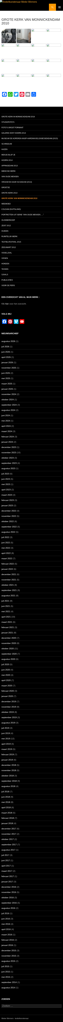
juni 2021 (5, 606)
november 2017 (8, 834)
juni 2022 (5, 542)
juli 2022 (5, 537)
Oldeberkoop (8, 220)
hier (7, 304)
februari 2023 (7, 500)
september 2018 (9, 781)
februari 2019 (7, 754)
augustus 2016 (8, 908)
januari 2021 (7, 632)
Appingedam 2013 (9, 166)
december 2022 (8, 511)
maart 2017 (6, 871)
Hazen (4, 149)
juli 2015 (5, 966)
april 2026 (6, 357)
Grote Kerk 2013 (9, 193)
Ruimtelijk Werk (9, 236)
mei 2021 (5, 611)
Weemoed (6, 204)
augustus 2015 (8, 961)
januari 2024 (7, 442)
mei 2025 (5, 378)
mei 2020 (5, 675)
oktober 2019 (7, 712)
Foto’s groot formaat (12, 128)
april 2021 (6, 617)
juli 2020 (5, 664)
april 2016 (6, 929)
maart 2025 (6, 383)
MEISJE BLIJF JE (8, 155)
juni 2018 (5, 797)
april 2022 (6, 553)
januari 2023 (7, 505)
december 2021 (8, 574)
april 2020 (6, 680)
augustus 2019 (8, 723)
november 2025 (8, 368)
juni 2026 (5, 352)
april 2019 (6, 744)
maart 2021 (6, 622)
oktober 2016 (7, 897)
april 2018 (6, 807)
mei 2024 (5, 421)
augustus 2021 (8, 595)
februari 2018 (7, 818)
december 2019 (8, 701)
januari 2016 (7, 945)
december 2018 (8, 765)
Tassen (4, 269)
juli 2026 (5, 346)
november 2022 (8, 516)
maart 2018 (6, 813)
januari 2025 (7, 389)
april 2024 (6, 426)
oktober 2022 (7, 521)
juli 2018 (5, 791)
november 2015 (8, 956)
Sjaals (4, 275)
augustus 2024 (8, 410)
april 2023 (6, 489)
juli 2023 (5, 474)
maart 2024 (6, 431)
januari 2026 (7, 362)
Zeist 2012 (6, 226)
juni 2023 (5, 479)
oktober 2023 (7, 458)
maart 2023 (6, 495)
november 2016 (8, 892)
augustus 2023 (8, 468)
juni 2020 (5, 670)
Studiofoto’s (7, 122)
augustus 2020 (8, 659)
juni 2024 (5, 415)
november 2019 (8, 707)
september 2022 (9, 526)
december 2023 (8, 447)
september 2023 (9, 463)
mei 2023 (5, 484)
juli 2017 (5, 855)
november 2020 (8, 643)
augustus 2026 (8, 341)
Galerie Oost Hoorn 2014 (13, 133)
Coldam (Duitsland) (11, 209)
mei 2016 (5, 924)
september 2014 (9, 982)
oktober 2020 (7, 648)
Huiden (4, 231)
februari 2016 (7, 940)
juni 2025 (5, 373)
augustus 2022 (8, 532)
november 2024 (8, 394)
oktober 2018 (7, 775)
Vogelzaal (6, 253)
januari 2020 (7, 696)
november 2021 (8, 579)
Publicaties (7, 280)
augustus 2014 (8, 987)
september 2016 (9, 903)
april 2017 (6, 866)
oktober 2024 (7, 399)
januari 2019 (7, 760)
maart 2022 (6, 558)
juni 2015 (5, 971)
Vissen (4, 258)
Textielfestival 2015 (11, 242)
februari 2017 (7, 876)
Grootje (5, 187)
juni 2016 (5, 919)
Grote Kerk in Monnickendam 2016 (18, 117)
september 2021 (9, 590)
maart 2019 (6, 749)
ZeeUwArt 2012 (8, 247)
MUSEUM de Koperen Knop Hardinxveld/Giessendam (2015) (29, 138)
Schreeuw (6, 144)
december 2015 (8, 950)
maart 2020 (6, 685)
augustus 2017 (8, 850)
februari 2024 (7, 436)
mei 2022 (5, 548)
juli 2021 (5, 601)
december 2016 (8, 887)
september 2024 (9, 405)
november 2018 (8, 770)
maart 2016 (6, 934)
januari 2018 (7, 823)
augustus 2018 (8, 786)
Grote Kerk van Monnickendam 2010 (19, 198)
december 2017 (8, 828)
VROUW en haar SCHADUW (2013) (16, 182)
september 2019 (9, 717)
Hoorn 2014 (7, 160)
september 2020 (9, 654)
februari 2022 (7, 564)
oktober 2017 (7, 839)
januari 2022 (7, 569)
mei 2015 (5, 977)
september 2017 (9, 844)
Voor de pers (8, 285)
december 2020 (8, 638)
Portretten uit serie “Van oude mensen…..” (22, 215)
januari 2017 (7, 881)
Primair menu (59, 7)
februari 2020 (7, 691)
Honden (5, 264)
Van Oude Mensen (10, 177)
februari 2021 (7, 627)
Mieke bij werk (8, 171)
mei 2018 (5, 802)
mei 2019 (5, 738)
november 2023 (8, 452)
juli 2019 (5, 728)
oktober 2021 (7, 585)
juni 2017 (5, 860)
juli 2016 (5, 913)
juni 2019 (5, 733)
